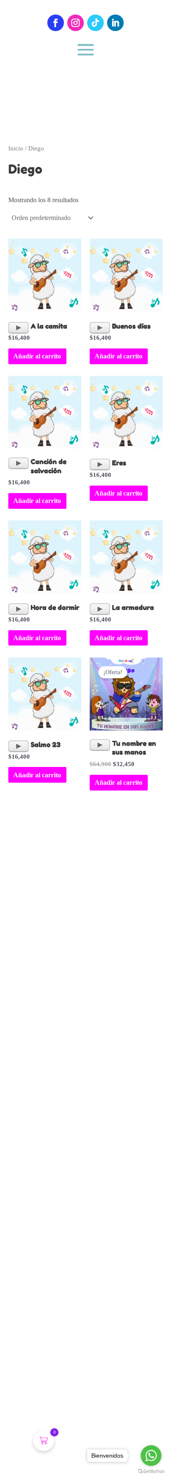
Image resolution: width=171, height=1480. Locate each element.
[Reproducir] (18, 328)
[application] (18, 328)
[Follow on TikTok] (95, 23)
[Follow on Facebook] (55, 23)
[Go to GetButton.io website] (151, 1471)
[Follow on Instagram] (75, 23)
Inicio (15, 148)
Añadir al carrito (37, 356)
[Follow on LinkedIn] (115, 23)
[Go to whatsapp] (151, 1455)
